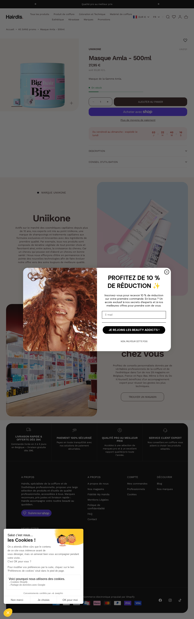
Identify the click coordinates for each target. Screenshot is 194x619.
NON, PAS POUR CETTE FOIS (134, 341)
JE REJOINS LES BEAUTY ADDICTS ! (134, 330)
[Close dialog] (166, 272)
